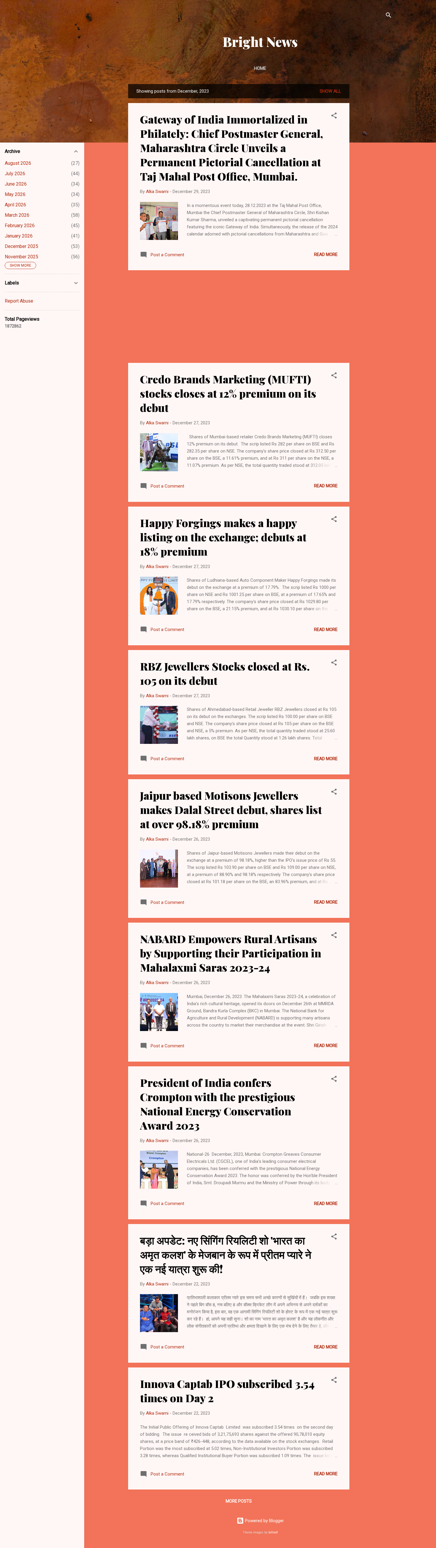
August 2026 (18, 163)
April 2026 (15, 205)
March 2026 (17, 215)
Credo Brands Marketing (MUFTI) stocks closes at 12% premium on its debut (228, 393)
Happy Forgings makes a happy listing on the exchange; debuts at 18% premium (223, 537)
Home (260, 68)
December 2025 (21, 246)
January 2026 (19, 236)
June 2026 (16, 184)
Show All (330, 91)
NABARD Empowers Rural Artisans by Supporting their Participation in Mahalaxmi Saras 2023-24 (230, 953)
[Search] (388, 16)
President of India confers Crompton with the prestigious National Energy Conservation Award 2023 (217, 1103)
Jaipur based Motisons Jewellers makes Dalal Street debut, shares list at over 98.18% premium (231, 809)
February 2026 (20, 225)
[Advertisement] (373, 173)
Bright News (260, 41)
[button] (334, 116)
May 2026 (15, 194)
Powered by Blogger (264, 1520)
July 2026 (15, 173)
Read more (326, 254)
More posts (239, 1501)
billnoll (273, 1532)
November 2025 (21, 257)
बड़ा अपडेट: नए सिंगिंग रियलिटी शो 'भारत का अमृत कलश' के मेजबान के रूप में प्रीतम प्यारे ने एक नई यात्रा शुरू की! (225, 1254)
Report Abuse (19, 301)
